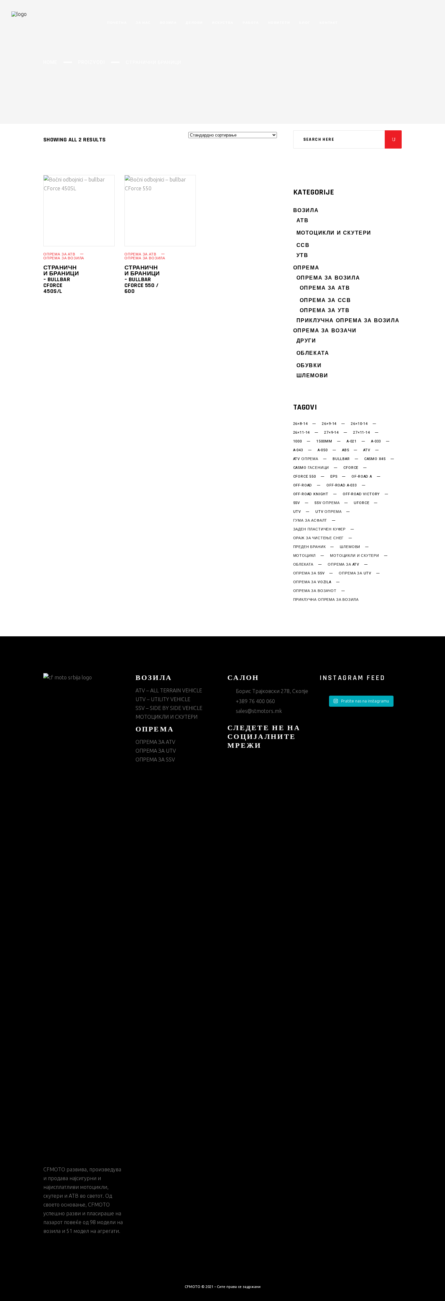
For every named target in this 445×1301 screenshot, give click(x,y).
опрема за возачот (315, 591)
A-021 (352, 441)
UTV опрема (328, 512)
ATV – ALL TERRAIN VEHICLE (169, 690)
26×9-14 (329, 424)
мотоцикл (304, 556)
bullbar (341, 459)
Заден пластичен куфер (319, 529)
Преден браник (309, 547)
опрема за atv (343, 565)
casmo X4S (375, 459)
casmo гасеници (311, 468)
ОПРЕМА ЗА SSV (155, 759)
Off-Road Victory (361, 494)
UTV (297, 512)
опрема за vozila (312, 582)
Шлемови (312, 375)
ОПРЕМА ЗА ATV (155, 742)
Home (50, 62)
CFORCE (350, 468)
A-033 (376, 441)
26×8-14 (300, 424)
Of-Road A (362, 477)
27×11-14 (361, 433)
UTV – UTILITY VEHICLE (163, 699)
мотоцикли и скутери (354, 556)
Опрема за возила (63, 258)
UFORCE (361, 503)
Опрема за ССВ (325, 300)
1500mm (324, 441)
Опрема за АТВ (59, 254)
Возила (306, 210)
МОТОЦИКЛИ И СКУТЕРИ (333, 233)
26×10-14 (359, 424)
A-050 (323, 450)
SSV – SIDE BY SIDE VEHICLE (169, 708)
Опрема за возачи (325, 330)
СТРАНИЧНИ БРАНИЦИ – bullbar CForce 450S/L (61, 279)
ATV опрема (305, 459)
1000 (297, 441)
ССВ (303, 245)
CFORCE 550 (304, 477)
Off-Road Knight (310, 494)
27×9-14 (331, 433)
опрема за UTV (355, 573)
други (306, 341)
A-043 (298, 450)
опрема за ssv (309, 573)
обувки (309, 365)
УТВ (302, 255)
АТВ (302, 220)
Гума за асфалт (310, 521)
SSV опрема (326, 503)
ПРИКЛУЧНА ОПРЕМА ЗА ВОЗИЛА (348, 320)
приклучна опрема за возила (326, 600)
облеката (303, 565)
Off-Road (302, 485)
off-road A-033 (341, 485)
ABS (345, 450)
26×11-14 (301, 433)
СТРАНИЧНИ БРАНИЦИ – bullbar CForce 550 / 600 (142, 279)
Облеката (312, 353)
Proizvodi (91, 62)
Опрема (306, 268)
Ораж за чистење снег (318, 538)
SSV (296, 503)
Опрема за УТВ (325, 310)
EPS (333, 477)
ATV (366, 450)
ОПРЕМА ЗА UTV (156, 751)
